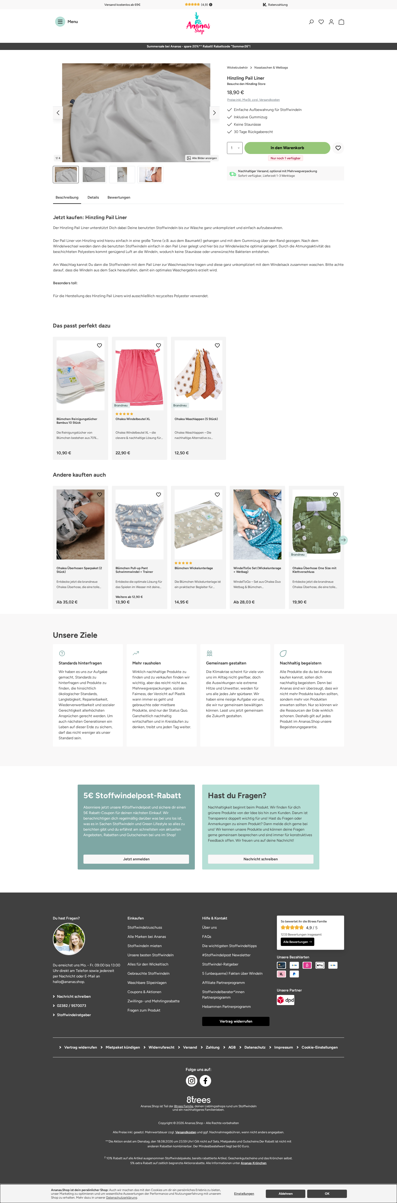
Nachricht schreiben (74, 996)
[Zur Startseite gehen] (198, 23)
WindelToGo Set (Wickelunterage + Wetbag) (257, 570)
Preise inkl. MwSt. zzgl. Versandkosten (253, 99)
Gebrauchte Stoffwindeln (149, 973)
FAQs (206, 936)
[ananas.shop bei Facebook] (205, 1081)
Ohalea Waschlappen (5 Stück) (196, 419)
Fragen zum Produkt (144, 1010)
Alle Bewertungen (295, 942)
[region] (136, 123)
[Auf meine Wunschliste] (338, 148)
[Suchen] (311, 21)
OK (327, 1194)
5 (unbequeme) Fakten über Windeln (232, 973)
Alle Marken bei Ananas (147, 936)
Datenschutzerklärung (121, 1197)
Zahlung (212, 1047)
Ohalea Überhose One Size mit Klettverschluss (314, 570)
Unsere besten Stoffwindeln (151, 955)
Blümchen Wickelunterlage (194, 568)
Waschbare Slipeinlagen (147, 982)
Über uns (209, 927)
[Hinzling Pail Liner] (136, 112)
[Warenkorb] (340, 21)
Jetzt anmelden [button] (136, 859)
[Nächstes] (215, 112)
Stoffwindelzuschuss (145, 927)
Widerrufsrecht (161, 1047)
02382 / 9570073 (71, 1005)
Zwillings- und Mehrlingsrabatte (154, 1001)
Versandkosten (185, 1132)
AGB (231, 1047)
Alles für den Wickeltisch (148, 964)
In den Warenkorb (287, 147)
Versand (189, 1047)
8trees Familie (183, 1106)
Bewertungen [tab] (119, 197)
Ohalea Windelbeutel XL (133, 419)
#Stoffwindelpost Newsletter (226, 955)
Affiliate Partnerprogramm (223, 982)
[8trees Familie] (198, 1099)
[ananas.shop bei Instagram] (191, 1081)
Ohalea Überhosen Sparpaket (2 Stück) (79, 570)
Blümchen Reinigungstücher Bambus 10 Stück (77, 420)
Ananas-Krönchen (254, 1163)
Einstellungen (244, 1194)
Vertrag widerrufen (236, 1021)
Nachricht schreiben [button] (261, 859)
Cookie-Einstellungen (319, 1047)
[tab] (67, 198)
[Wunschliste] (321, 21)
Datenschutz (255, 1047)
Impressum (283, 1047)
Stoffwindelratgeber (74, 1015)
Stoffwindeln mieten (145, 946)
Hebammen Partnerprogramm (226, 1006)
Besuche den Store (246, 84)
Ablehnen (286, 1194)
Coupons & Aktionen (144, 992)
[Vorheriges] (58, 112)
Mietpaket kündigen (122, 1047)
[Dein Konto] (331, 21)
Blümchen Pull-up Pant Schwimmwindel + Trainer (134, 570)
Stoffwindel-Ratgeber (220, 964)
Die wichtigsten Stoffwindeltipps (229, 946)
